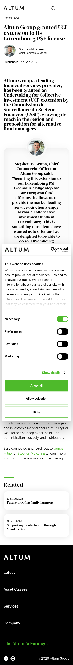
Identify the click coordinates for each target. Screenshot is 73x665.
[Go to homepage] (14, 8)
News (16, 17)
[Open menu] (63, 8)
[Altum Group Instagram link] (12, 658)
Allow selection (36, 398)
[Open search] (53, 8)
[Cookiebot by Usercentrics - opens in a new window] (51, 249)
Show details (51, 372)
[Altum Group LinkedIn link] (6, 658)
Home (7, 17)
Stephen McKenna (31, 49)
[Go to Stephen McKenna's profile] (10, 51)
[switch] (62, 331)
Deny (36, 412)
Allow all (36, 385)
